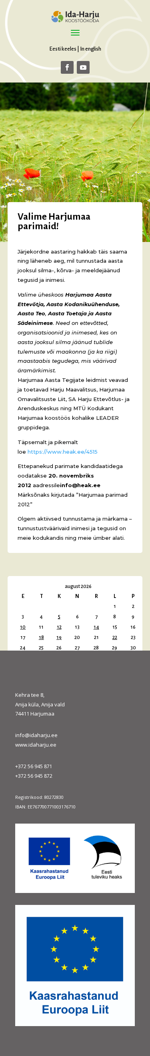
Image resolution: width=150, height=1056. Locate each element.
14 (96, 627)
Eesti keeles (62, 49)
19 (59, 637)
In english (90, 49)
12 (59, 627)
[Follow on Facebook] (67, 67)
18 (41, 637)
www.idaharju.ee (35, 744)
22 (114, 637)
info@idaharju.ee (36, 735)
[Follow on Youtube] (83, 67)
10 (23, 627)
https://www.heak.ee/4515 (63, 451)
